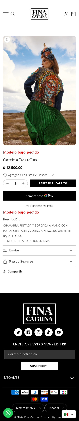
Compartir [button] (15, 271)
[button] (5, 14)
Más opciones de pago (39, 205)
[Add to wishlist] (5, 174)
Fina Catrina (32, 417)
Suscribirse (39, 366)
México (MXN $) (26, 408)
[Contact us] (8, 413)
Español (54, 408)
